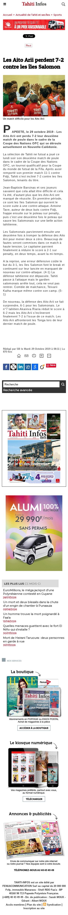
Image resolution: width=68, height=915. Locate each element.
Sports (57, 14)
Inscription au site (34, 908)
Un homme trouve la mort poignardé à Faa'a (31, 615)
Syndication (54, 904)
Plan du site (34, 904)
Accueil (7, 14)
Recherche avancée (17, 390)
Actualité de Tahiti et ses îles (33, 14)
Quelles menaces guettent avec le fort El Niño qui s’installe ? (32, 627)
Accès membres (15, 904)
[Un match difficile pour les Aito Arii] (34, 76)
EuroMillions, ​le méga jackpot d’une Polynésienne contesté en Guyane (28, 592)
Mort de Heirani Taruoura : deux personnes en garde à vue (33, 639)
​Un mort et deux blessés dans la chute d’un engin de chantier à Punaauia (30, 603)
